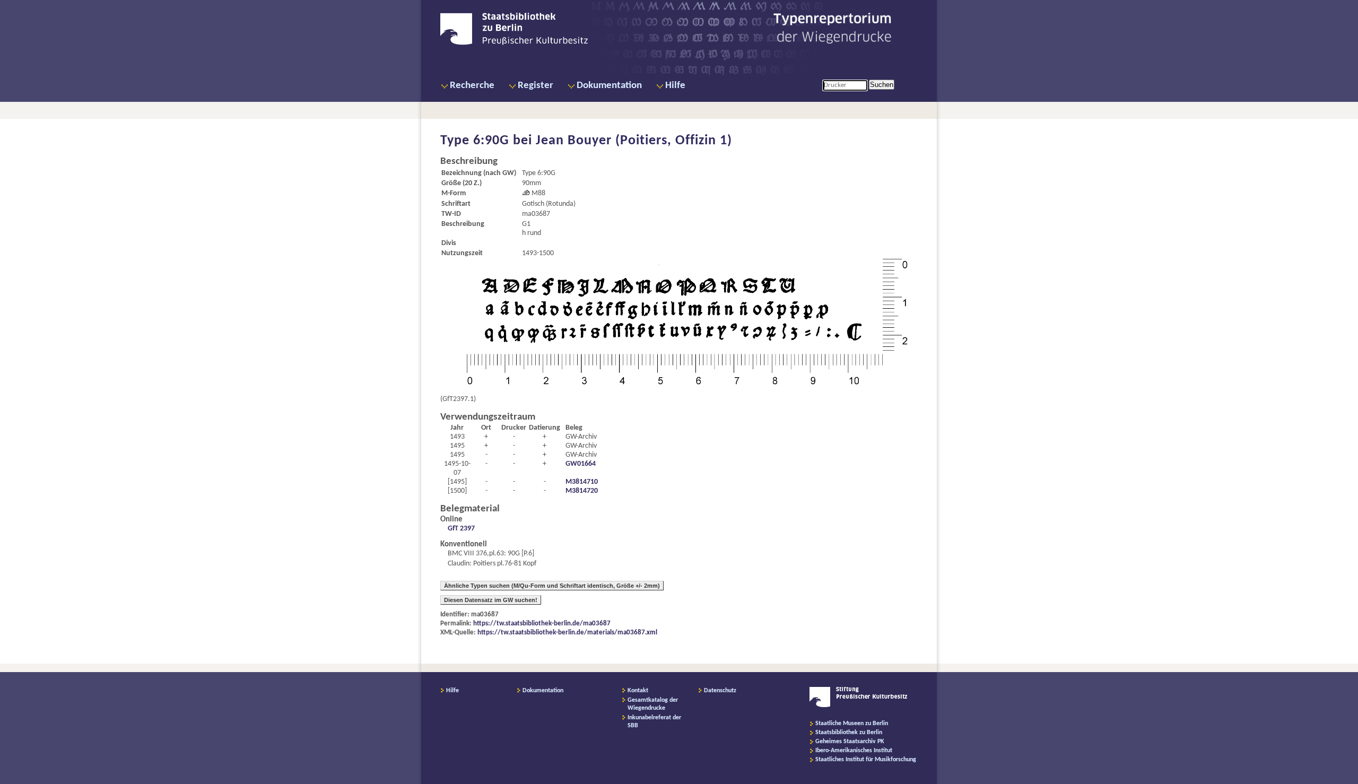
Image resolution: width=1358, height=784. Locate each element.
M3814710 (581, 482)
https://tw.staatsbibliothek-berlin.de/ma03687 (542, 623)
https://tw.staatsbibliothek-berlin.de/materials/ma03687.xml (567, 632)
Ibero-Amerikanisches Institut (853, 750)
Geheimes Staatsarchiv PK (849, 741)
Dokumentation (609, 86)
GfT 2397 (461, 529)
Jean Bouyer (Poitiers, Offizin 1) (634, 141)
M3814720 (581, 491)
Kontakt (638, 690)
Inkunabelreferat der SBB (654, 722)
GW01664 (580, 464)
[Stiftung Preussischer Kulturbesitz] (858, 705)
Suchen (881, 85)
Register (535, 86)
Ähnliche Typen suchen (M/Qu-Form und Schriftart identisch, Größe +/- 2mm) (552, 585)
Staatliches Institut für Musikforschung (865, 759)
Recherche (472, 86)
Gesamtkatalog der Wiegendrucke (653, 704)
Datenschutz (720, 690)
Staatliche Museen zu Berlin (851, 723)
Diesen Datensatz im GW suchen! (490, 600)
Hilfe (675, 86)
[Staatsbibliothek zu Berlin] (514, 43)
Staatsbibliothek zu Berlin (848, 732)
